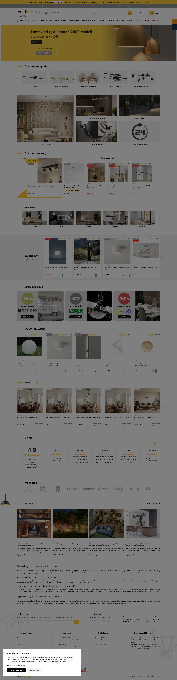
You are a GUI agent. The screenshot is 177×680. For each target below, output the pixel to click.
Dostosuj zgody (34, 670)
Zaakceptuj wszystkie (16, 670)
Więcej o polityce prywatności (16, 665)
